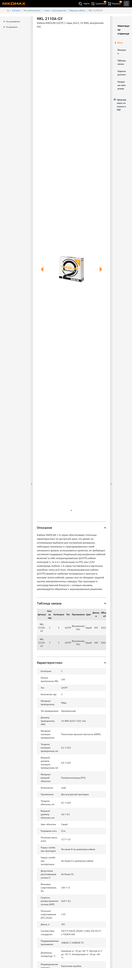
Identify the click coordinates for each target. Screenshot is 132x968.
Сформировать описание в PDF (121, 104)
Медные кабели (77, 10)
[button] (42, 273)
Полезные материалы (122, 85)
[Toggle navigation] (126, 4)
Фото (120, 42)
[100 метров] (71, 269)
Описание (122, 51)
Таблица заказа (122, 62)
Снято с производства (55, 10)
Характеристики (122, 73)
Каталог (16, 10)
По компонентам (32, 10)
